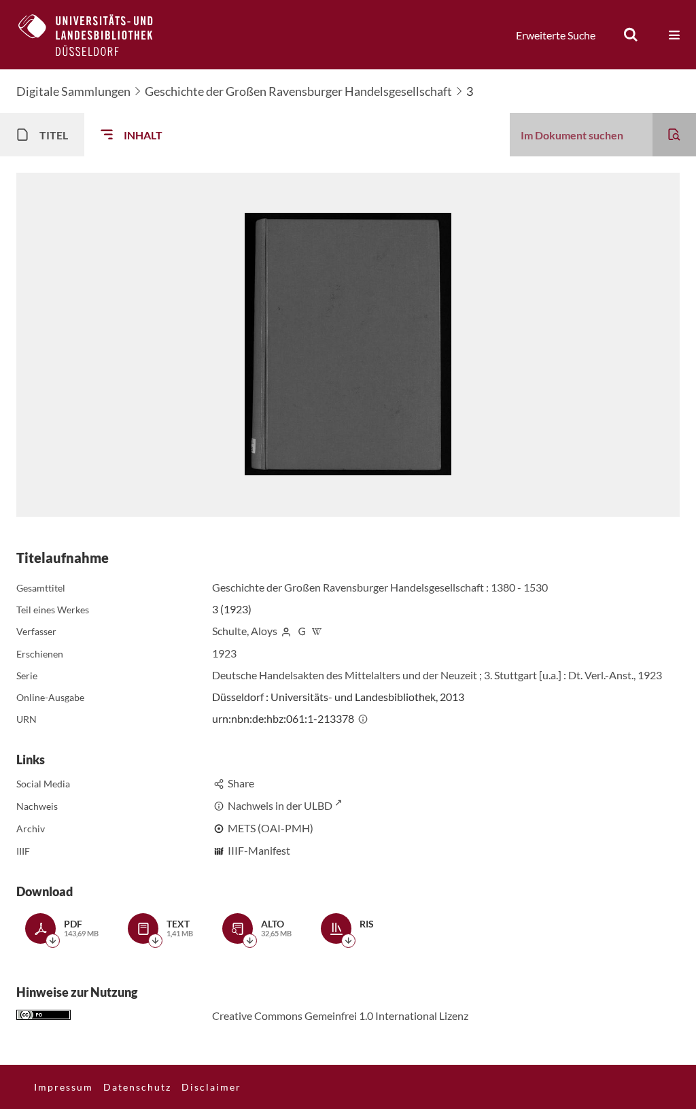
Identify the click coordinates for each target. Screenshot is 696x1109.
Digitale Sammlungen (73, 91)
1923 (224, 653)
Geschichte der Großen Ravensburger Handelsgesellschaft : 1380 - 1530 (380, 587)
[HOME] (96, 34)
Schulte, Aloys (244, 630)
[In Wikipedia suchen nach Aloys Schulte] (317, 630)
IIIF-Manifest (259, 850)
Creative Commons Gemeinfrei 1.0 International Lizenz (340, 1015)
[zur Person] (286, 630)
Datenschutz (137, 1087)
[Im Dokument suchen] (674, 134)
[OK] (630, 34)
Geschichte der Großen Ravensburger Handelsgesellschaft (298, 91)
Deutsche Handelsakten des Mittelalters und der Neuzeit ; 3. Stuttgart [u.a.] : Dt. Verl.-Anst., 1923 (437, 674)
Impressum (63, 1087)
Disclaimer (211, 1087)
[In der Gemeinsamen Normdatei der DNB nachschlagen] (302, 630)
